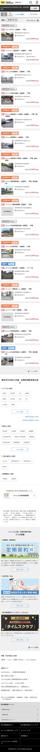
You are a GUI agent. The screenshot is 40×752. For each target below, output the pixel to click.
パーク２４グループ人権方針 (9, 741)
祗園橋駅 (31, 431)
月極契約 (5, 478)
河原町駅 (22, 431)
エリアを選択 (20, 14)
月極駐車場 (5, 714)
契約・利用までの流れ (7, 675)
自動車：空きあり (19, 659)
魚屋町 (4, 399)
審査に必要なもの (17, 690)
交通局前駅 (26, 442)
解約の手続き (29, 690)
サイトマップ (25, 730)
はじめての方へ (5, 672)
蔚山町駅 (5, 431)
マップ (10, 15)
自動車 (3, 659)
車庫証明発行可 (15, 461)
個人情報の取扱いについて (28, 725)
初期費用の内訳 (5, 690)
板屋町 (27, 393)
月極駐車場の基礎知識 (18, 672)
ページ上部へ (34, 371)
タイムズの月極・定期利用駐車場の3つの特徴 (14, 679)
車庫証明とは (25, 686)
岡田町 (13, 404)
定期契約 (13, 478)
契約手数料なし (28, 461)
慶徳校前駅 (17, 442)
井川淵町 (12, 393)
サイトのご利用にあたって (8, 730)
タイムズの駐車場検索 (21, 495)
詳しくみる (20, 569)
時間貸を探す (18, 2)
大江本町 (5, 404)
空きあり (5, 461)
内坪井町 (12, 399)
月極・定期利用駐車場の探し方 (10, 686)
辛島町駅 (13, 431)
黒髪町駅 (31, 436)
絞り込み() (34, 14)
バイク (9, 659)
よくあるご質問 (19, 683)
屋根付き (5, 466)
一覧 (4, 15)
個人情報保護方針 (6, 725)
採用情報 (23, 736)
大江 (26, 399)
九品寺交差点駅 (7, 436)
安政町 (4, 393)
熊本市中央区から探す (32, 416)
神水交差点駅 (6, 442)
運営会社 (3, 736)
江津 (20, 399)
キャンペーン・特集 (7, 683)
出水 (20, 393)
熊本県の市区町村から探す (31, 420)
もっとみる (20, 411)
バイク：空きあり (31, 659)
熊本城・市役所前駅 (20, 436)
